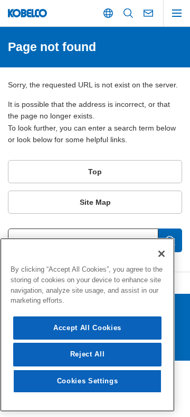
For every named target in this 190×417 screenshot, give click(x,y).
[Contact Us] (148, 13)
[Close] (161, 253)
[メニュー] (177, 13)
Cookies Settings (87, 381)
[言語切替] (108, 13)
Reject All (87, 354)
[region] (87, 325)
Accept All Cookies (87, 328)
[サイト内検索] (128, 13)
